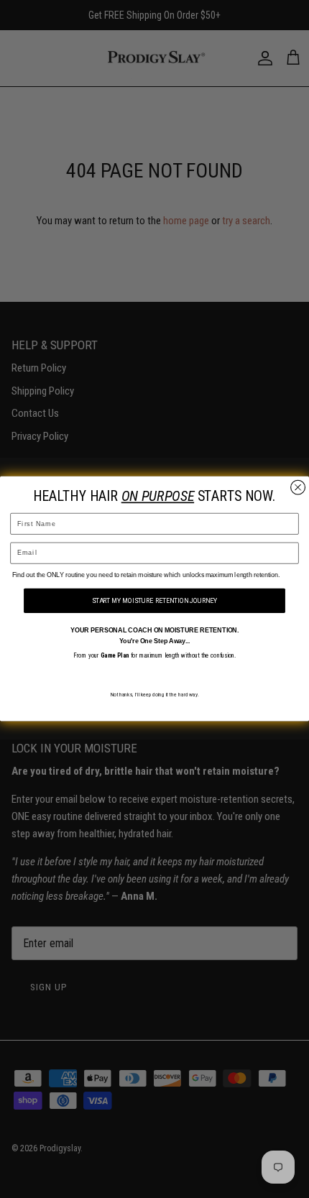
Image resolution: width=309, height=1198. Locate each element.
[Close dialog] (298, 488)
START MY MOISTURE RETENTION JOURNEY (154, 600)
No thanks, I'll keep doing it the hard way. (155, 695)
